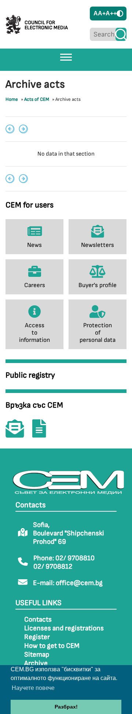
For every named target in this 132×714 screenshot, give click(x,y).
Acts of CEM (36, 99)
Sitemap (36, 654)
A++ (111, 13)
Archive (36, 663)
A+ (102, 13)
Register (37, 637)
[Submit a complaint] (43, 433)
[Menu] (66, 57)
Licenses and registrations (64, 628)
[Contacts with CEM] (18, 433)
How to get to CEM (52, 646)
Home (12, 99)
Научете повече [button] (33, 688)
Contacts (38, 619)
